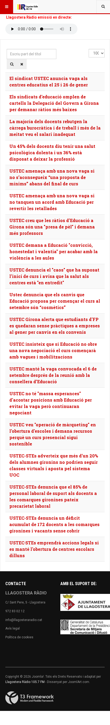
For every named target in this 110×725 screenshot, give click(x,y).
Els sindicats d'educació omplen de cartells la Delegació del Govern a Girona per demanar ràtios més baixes (54, 103)
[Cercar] (12, 64)
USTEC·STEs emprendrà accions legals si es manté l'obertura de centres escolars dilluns (54, 549)
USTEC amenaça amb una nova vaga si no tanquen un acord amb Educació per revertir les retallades (52, 202)
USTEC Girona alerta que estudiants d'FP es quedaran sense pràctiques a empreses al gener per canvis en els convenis (54, 325)
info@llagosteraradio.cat (23, 620)
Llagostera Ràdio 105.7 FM (25, 682)
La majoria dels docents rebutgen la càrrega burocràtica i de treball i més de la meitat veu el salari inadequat (55, 128)
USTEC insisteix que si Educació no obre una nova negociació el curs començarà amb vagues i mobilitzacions (53, 350)
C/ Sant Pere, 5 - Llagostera (25, 602)
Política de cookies (19, 637)
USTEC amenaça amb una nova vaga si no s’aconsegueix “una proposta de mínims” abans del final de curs (52, 177)
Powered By (29, 698)
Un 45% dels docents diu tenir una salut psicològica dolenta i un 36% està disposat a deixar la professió (52, 152)
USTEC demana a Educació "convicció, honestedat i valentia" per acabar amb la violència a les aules (53, 251)
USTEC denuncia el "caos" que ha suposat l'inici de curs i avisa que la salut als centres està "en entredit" (54, 276)
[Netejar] (22, 64)
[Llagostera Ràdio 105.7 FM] (27, 6)
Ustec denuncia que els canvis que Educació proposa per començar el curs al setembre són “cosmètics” (54, 301)
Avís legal (12, 628)
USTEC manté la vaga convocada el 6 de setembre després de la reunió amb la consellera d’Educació (53, 375)
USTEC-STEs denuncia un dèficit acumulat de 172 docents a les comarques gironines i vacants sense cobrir (54, 524)
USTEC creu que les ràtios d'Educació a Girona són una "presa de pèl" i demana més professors (52, 227)
